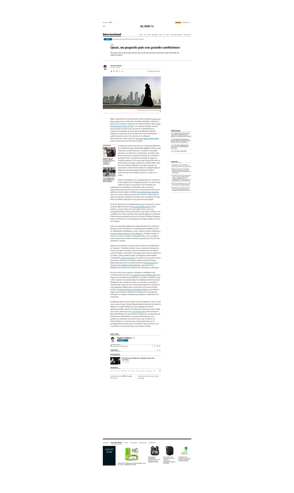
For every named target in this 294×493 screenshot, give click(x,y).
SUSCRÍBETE (178, 22)
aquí (142, 378)
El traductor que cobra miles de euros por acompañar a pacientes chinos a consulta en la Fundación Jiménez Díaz (181, 189)
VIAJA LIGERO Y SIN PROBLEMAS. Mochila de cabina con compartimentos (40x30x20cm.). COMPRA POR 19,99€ (169, 460)
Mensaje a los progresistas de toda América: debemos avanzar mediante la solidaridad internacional (181, 135)
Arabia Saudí (123, 370)
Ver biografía (121, 340)
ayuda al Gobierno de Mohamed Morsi (133, 289)
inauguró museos (127, 258)
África (168, 34)
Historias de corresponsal (177, 34)
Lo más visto (174, 161)
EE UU (145, 34)
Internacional (112, 34)
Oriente (160, 34)
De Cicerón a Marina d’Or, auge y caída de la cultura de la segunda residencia (181, 184)
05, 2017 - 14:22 (115, 67)
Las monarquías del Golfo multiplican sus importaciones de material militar (109, 180)
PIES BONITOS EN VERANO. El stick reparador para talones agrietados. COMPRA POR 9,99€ (184, 459)
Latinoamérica (154, 34)
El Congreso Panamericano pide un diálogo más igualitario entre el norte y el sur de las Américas (181, 141)
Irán (114, 370)
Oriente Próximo (149, 370)
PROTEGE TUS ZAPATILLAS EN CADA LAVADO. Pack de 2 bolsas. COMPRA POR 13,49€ (131, 464)
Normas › (159, 350)
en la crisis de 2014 (138, 311)
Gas (128, 370)
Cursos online (133, 442)
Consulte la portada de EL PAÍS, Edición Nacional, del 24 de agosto (128, 39)
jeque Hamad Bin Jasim (140, 207)
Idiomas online (142, 442)
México (148, 34)
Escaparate (106, 442)
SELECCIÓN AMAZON (116, 442)
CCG (111, 370)
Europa (141, 34)
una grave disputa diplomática (147, 138)
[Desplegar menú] (104, 26)
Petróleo (132, 370)
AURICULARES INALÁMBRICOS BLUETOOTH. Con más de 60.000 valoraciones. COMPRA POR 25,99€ (154, 460)
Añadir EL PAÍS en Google (155, 71)
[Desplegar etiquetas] (160, 371)
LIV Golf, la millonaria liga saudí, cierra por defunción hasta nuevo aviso (179, 146)
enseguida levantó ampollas (148, 192)
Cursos (126, 442)
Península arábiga (140, 370)
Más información (114, 378)
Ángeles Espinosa (116, 65)
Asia (164, 34)
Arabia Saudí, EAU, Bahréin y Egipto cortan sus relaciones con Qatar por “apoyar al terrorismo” (109, 161)
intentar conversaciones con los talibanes (126, 233)
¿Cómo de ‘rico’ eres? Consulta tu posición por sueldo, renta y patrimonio (181, 165)
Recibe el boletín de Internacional (120, 346)
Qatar (111, 44)
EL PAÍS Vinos (152, 442)
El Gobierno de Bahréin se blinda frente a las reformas (138, 359)
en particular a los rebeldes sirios (143, 275)
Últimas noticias (187, 34)
